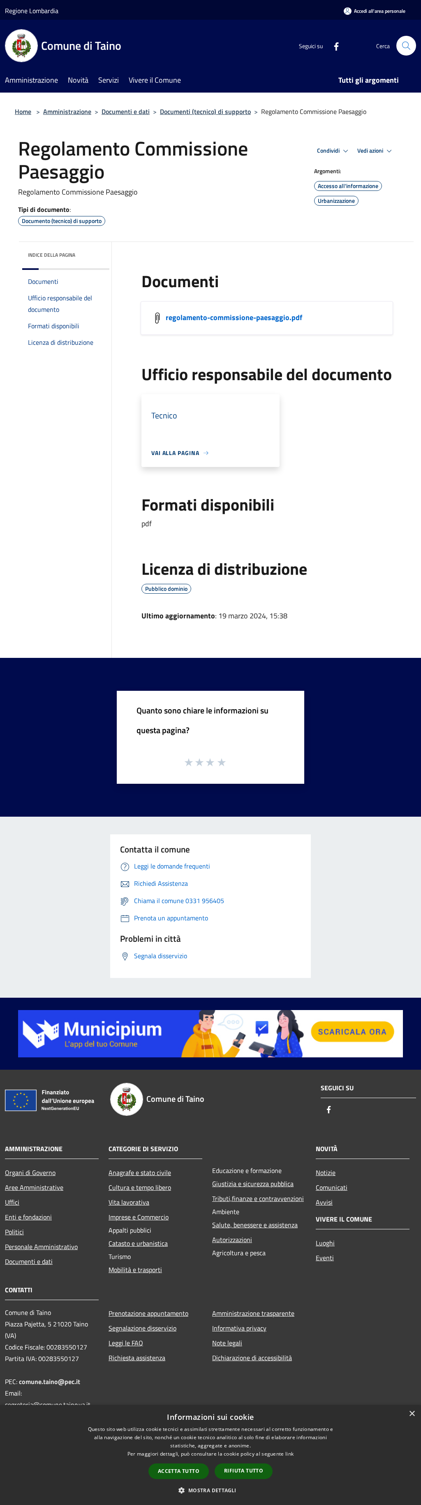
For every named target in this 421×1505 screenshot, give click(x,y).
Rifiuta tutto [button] (243, 1470)
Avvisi (324, 1202)
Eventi (325, 1258)
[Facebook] (333, 45)
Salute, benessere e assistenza (255, 1225)
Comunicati (331, 1187)
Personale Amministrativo (41, 1247)
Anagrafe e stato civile (140, 1173)
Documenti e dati (126, 111)
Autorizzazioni (232, 1240)
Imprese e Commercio (139, 1217)
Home (23, 111)
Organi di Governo (30, 1173)
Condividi (329, 150)
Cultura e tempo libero (140, 1187)
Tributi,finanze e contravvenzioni (258, 1198)
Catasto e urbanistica (138, 1243)
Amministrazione (67, 111)
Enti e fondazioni (28, 1217)
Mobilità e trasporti (135, 1270)
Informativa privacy (239, 1328)
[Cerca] (406, 46)
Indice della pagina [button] (51, 255)
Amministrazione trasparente (253, 1313)
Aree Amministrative (34, 1187)
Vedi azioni (370, 150)
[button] (210, 1490)
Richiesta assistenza (137, 1358)
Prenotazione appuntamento (148, 1313)
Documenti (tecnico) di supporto (205, 111)
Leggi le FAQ (126, 1343)
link (289, 1453)
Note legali (227, 1343)
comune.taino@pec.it (49, 1382)
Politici (14, 1232)
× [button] (412, 1414)
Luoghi (325, 1243)
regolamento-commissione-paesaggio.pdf (234, 317)
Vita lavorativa (129, 1202)
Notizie (325, 1173)
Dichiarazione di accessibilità (252, 1358)
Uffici (12, 1202)
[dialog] (210, 1455)
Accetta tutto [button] (178, 1471)
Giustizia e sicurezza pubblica (253, 1184)
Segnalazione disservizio (142, 1328)
